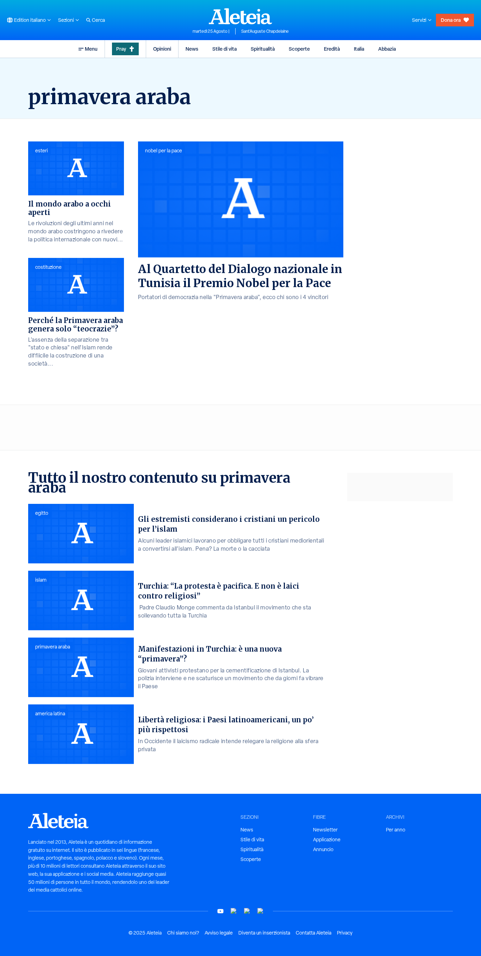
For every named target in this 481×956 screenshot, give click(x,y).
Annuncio (323, 849)
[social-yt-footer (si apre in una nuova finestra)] (220, 911)
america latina (50, 713)
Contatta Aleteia (313, 933)
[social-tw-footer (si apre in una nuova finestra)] (247, 911)
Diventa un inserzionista (264, 933)
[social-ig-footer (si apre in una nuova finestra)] (260, 911)
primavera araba (52, 647)
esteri (41, 150)
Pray (121, 48)
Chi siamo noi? (183, 933)
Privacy (344, 933)
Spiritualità (263, 48)
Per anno (395, 830)
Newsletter (325, 830)
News (192, 48)
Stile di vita (224, 48)
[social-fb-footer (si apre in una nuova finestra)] (234, 911)
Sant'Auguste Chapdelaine (265, 31)
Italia (359, 48)
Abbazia (387, 48)
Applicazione (327, 839)
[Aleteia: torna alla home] (240, 16)
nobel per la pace (163, 150)
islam (40, 580)
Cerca (98, 20)
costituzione (48, 267)
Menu (91, 48)
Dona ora (451, 20)
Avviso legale (219, 933)
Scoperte (299, 48)
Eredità (332, 48)
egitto (41, 513)
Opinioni (162, 48)
